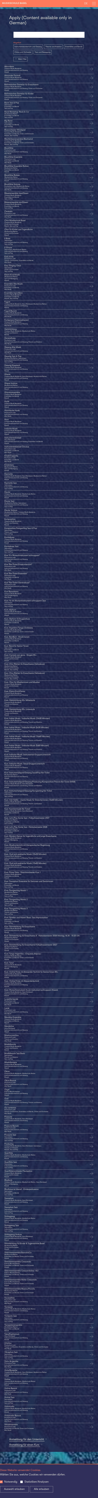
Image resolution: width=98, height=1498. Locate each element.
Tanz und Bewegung (43, 52)
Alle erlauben (41, 1489)
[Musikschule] (14, 3)
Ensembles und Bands (73, 47)
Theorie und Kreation (53, 47)
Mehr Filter (22, 59)
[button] (49, 1458)
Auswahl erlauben (14, 1489)
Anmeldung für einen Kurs (24, 1445)
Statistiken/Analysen (36, 1482)
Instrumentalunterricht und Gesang (28, 47)
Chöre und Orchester (22, 52)
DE (86, 3)
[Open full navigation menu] (94, 4)
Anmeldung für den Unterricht (27, 1439)
